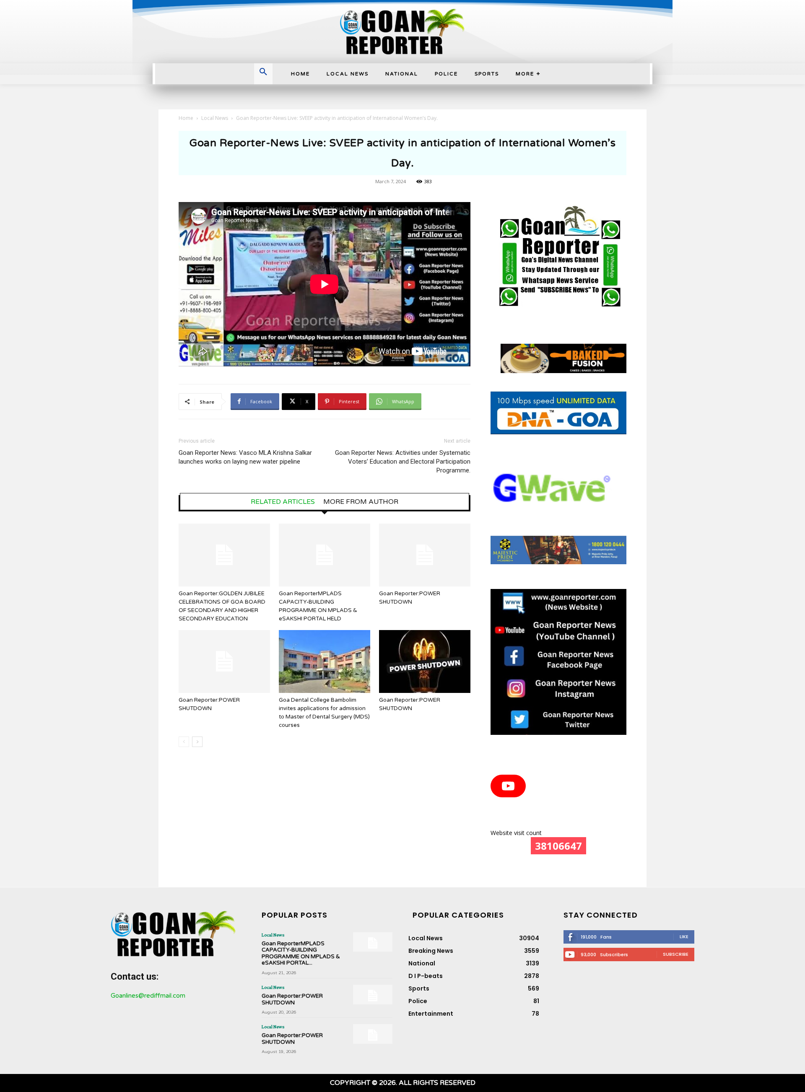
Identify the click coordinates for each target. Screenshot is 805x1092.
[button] (263, 72)
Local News (214, 118)
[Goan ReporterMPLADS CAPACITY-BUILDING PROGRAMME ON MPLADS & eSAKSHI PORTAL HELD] (324, 555)
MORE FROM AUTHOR (360, 501)
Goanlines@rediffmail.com (148, 995)
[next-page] (197, 742)
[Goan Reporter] (402, 31)
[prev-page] (184, 742)
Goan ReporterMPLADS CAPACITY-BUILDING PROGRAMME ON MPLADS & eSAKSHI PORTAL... (301, 953)
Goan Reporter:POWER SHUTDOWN (292, 999)
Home (186, 118)
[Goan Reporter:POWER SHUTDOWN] (424, 555)
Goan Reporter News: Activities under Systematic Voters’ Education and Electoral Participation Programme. (402, 461)
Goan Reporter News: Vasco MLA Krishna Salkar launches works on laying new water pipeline (245, 457)
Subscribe (675, 954)
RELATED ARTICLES (283, 501)
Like (684, 936)
